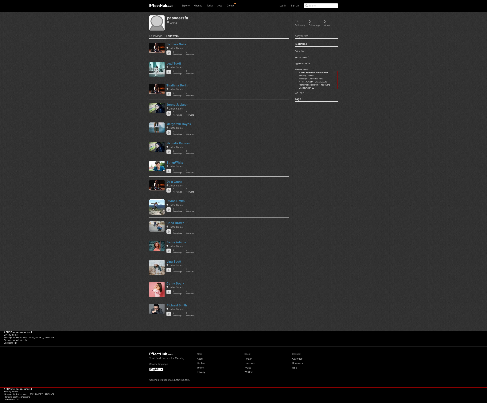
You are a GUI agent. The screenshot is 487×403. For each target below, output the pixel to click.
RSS (294, 367)
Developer (297, 363)
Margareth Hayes (178, 124)
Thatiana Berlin (177, 85)
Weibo (247, 367)
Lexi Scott (173, 63)
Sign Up (294, 5)
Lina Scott (173, 261)
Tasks (210, 5)
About (200, 358)
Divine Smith (175, 201)
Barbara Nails (176, 44)
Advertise (297, 358)
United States (176, 48)
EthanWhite (174, 162)
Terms (200, 367)
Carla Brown (175, 223)
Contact (201, 363)
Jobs (219, 5)
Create (230, 5)
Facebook (249, 363)
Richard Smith (176, 305)
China (173, 23)
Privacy (201, 372)
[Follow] (168, 52)
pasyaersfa (177, 18)
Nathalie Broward (178, 143)
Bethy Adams (176, 242)
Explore (186, 5)
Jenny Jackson (177, 104)
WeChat (248, 372)
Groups (198, 5)
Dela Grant (174, 181)
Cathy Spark (175, 283)
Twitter (248, 358)
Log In (282, 5)
